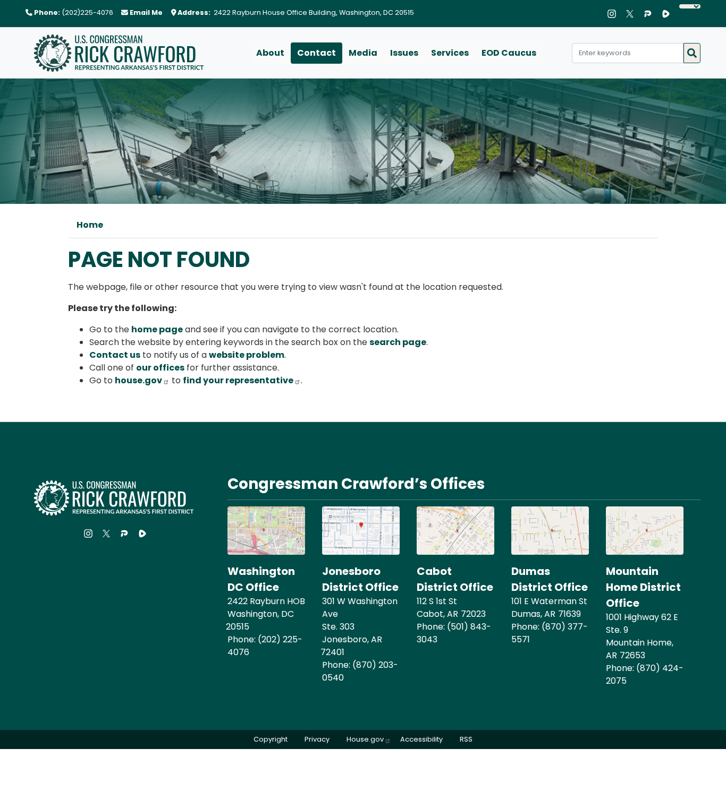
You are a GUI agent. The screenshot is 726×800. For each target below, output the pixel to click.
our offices (160, 368)
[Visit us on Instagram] (614, 13)
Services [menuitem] (450, 53)
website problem (246, 355)
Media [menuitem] (363, 53)
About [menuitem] (270, 53)
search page (397, 342)
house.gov (138, 380)
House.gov (365, 739)
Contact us (114, 355)
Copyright (271, 739)
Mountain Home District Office (643, 587)
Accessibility (421, 739)
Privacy (317, 739)
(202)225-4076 (87, 12)
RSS (466, 739)
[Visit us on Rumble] (669, 13)
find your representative (238, 380)
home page (157, 329)
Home (90, 225)
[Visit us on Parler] (650, 13)
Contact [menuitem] (316, 53)
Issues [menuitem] (404, 53)
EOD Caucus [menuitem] (509, 53)
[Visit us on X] (632, 13)
